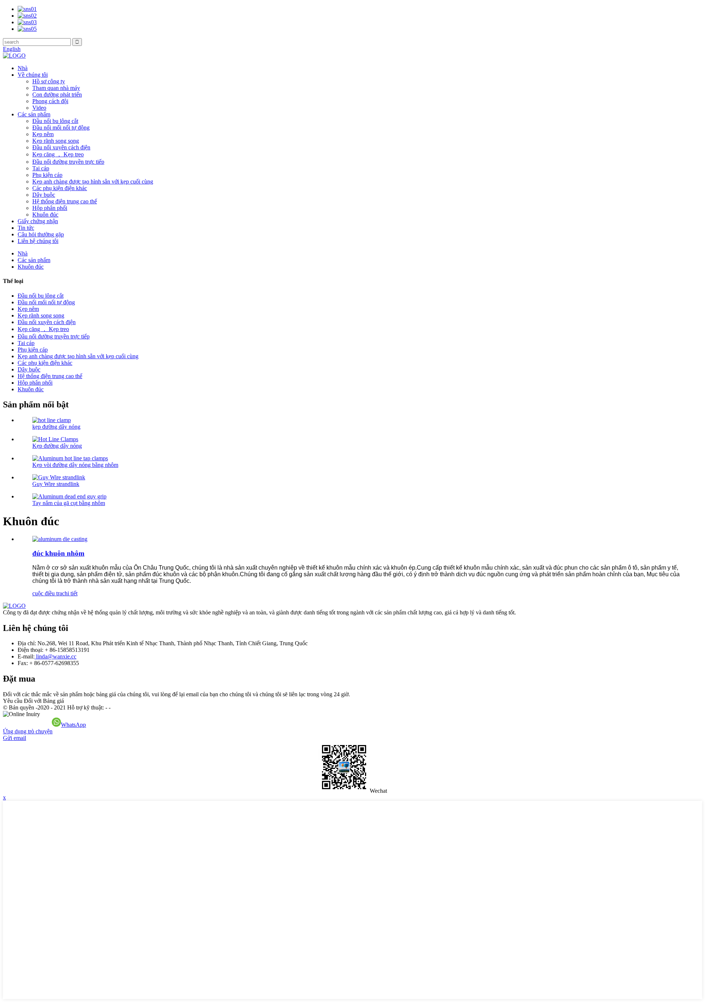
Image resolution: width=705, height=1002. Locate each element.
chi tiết (69, 593)
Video (39, 108)
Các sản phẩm (34, 114)
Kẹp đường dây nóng (57, 446)
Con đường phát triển (57, 94)
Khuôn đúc (45, 214)
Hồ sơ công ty (48, 81)
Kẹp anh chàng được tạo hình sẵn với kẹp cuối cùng (92, 181)
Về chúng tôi (33, 75)
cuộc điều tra (47, 593)
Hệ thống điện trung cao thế (64, 201)
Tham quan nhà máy (56, 88)
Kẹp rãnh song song (55, 141)
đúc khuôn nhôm (58, 553)
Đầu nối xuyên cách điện (61, 147)
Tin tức (26, 228)
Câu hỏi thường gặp (41, 234)
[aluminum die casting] (59, 539)
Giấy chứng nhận (38, 221)
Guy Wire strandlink (55, 484)
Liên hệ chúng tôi (38, 241)
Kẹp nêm (43, 134)
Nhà (23, 68)
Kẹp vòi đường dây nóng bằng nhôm (75, 465)
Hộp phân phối (49, 208)
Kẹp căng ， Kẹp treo (58, 154)
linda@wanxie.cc (55, 656)
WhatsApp (73, 725)
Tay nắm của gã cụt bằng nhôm (68, 503)
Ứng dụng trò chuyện (28, 731)
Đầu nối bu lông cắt (55, 121)
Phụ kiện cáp (47, 175)
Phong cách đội (50, 101)
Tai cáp (40, 168)
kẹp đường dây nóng (56, 427)
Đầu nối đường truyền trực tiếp (68, 162)
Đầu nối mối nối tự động (61, 127)
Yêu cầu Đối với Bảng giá (33, 701)
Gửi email (14, 738)
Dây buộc (43, 195)
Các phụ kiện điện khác (59, 188)
